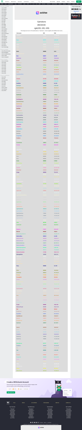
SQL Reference (31, 411)
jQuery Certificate (68, 414)
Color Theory (4, 30)
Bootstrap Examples (50, 414)
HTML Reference (31, 408)
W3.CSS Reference (31, 412)
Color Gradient (4, 28)
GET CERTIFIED (34, 402)
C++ (33, 4)
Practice (72, 1)
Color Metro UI (4, 42)
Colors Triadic (4, 55)
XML (78, 4)
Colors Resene (4, 89)
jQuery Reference (31, 417)
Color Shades (4, 13)
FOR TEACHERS (46, 402)
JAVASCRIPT (10, 4)
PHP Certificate (68, 413)
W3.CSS (43, 4)
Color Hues (4, 34)
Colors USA (4, 77)
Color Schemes (4, 36)
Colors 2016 (4, 73)
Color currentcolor (5, 33)
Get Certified (52, 1)
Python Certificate (68, 412)
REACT (60, 4)
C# (36, 4)
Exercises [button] (19, 1)
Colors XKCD (4, 90)
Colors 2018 (4, 70)
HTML (2, 4)
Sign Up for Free (11, 392)
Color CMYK (4, 25)
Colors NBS (4, 83)
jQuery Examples (50, 417)
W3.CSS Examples (49, 413)
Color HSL (3, 22)
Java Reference (31, 416)
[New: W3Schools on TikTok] (80, 9)
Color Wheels (4, 31)
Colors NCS (4, 84)
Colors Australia (5, 80)
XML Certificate (68, 417)
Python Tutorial (12, 412)
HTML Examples (50, 408)
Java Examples (50, 416)
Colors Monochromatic (6, 51)
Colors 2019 (4, 68)
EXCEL (74, 4)
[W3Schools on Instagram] (79, 9)
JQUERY (69, 4)
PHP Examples (50, 415)
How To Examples (49, 411)
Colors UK (3, 78)
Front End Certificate (69, 411)
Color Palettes (4, 37)
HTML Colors (31, 415)
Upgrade (58, 1)
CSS (5, 4)
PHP (28, 4)
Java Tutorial (12, 416)
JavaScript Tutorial (12, 410)
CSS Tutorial (12, 409)
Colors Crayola (4, 87)
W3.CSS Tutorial (12, 413)
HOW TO (48, 4)
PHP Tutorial (12, 415)
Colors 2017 (4, 71)
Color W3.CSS (4, 41)
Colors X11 (4, 86)
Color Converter (5, 18)
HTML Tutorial (12, 408)
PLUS (14, 402)
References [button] (13, 1)
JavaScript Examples (50, 410)
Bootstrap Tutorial (12, 414)
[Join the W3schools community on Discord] (76, 9)
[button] (39, 2)
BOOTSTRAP (54, 4)
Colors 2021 (4, 65)
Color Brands (4, 39)
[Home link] (2, 1)
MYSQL (64, 4)
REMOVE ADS (76, 11)
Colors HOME (4, 7)
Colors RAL (4, 81)
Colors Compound (5, 57)
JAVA (24, 4)
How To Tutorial (12, 411)
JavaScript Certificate (68, 410)
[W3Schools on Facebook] (77, 9)
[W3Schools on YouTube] (72, 9)
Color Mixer (4, 16)
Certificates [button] (26, 1)
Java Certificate (68, 415)
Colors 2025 (4, 62)
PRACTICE (57, 402)
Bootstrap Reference (31, 413)
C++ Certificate (68, 416)
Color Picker (4, 15)
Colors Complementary (6, 54)
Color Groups (4, 12)
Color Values (4, 10)
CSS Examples (50, 409)
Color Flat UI (4, 45)
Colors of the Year (5, 61)
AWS (40, 4)
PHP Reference (31, 414)
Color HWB (4, 24)
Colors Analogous (5, 52)
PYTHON (20, 4)
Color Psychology (5, 47)
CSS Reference (31, 409)
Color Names (4, 9)
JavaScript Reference (31, 410)
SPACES (23, 402)
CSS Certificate (68, 409)
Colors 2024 (4, 64)
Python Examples (49, 412)
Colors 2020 (4, 67)
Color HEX (3, 21)
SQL (16, 4)
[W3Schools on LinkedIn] (74, 9)
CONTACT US (68, 402)
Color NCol (4, 27)
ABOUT (45, 422)
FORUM (41, 422)
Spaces (68, 1)
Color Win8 (4, 44)
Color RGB (3, 19)
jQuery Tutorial (12, 417)
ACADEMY (49, 422)
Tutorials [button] (7, 1)
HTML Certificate (68, 408)
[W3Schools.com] (8, 403)
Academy (63, 1)
